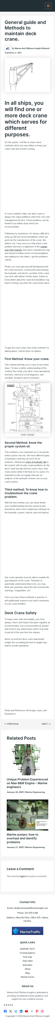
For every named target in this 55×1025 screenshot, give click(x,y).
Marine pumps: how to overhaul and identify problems (22, 838)
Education (27, 965)
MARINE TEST (27, 949)
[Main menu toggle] (48, 6)
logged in (23, 876)
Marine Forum (27, 977)
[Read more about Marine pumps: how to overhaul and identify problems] (27, 815)
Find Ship (27, 957)
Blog (27, 973)
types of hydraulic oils (36, 462)
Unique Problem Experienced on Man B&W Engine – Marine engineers (27, 783)
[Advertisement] (27, 181)
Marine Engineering (35, 792)
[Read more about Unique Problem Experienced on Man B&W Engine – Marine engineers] (27, 759)
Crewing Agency (27, 953)
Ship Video (27, 961)
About (27, 969)
